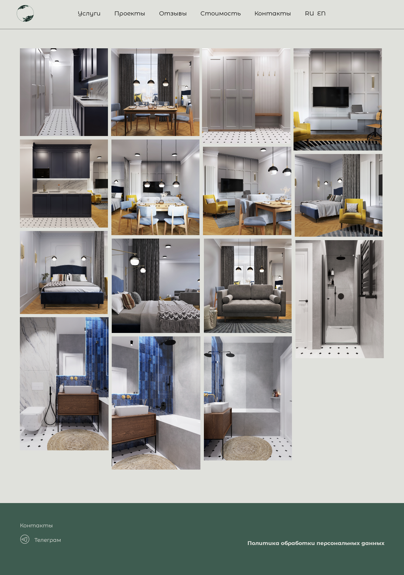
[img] (25, 13)
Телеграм (47, 539)
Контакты (272, 13)
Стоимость (220, 13)
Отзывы (173, 13)
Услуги (89, 13)
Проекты (129, 13)
